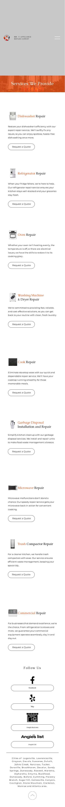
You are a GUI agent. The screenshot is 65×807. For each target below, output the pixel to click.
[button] (57, 38)
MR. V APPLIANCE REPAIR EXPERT (22, 38)
